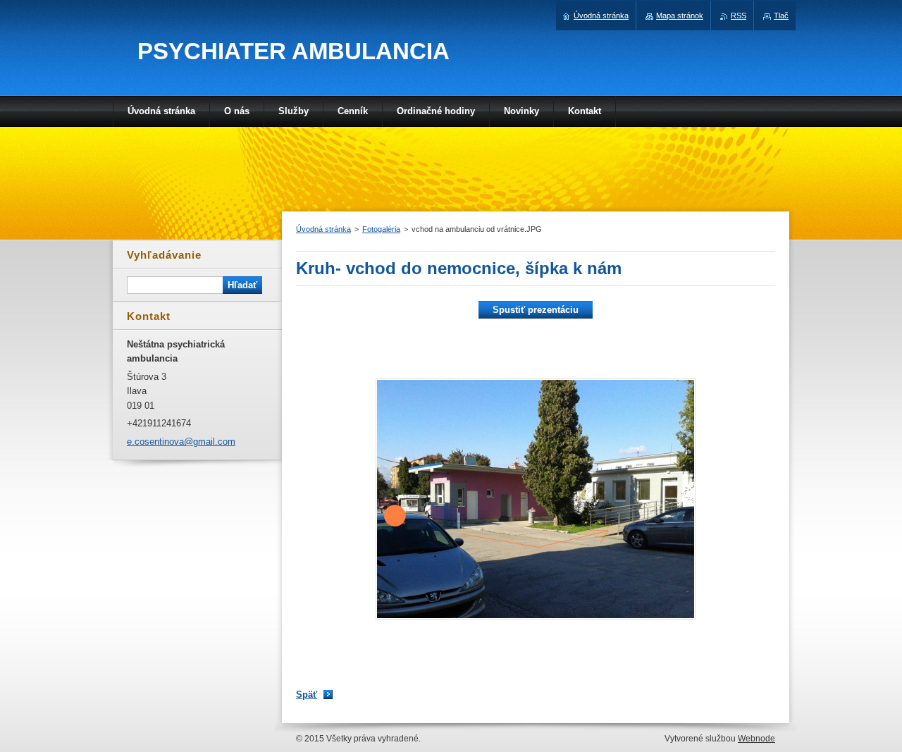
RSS (738, 15)
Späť (306, 694)
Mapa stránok (679, 15)
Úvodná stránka (323, 229)
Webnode (756, 738)
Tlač (781, 15)
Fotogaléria (381, 229)
